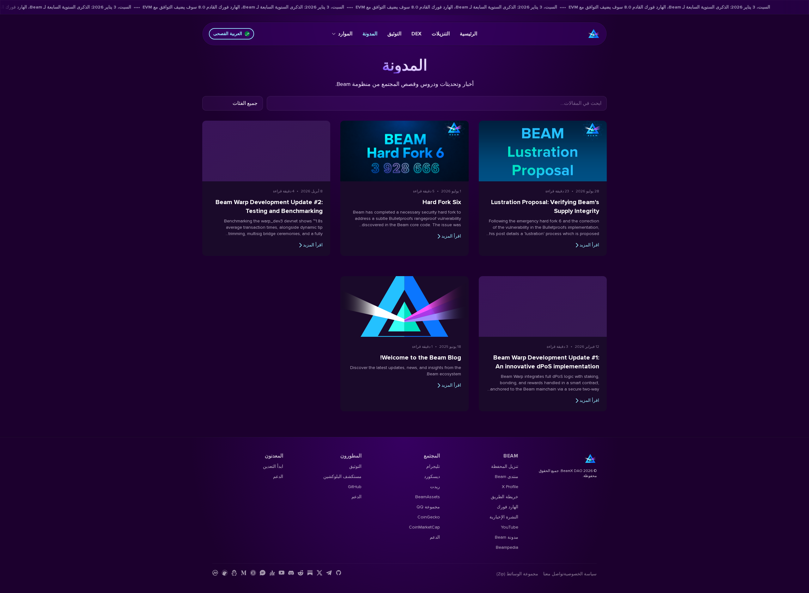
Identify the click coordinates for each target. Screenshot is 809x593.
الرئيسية (468, 34)
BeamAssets (427, 496)
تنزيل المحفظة (504, 466)
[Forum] (262, 573)
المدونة (369, 34)
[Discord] (291, 573)
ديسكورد (432, 476)
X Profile (510, 486)
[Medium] (243, 573)
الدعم (435, 537)
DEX (416, 34)
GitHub (355, 486)
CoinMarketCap (424, 527)
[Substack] (310, 573)
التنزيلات (441, 34)
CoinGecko (428, 517)
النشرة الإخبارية (504, 517)
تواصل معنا (553, 574)
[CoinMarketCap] (215, 573)
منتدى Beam (506, 476)
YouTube (509, 527)
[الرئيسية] (593, 33)
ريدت (435, 486)
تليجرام (433, 466)
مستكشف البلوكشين (342, 476)
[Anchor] (272, 573)
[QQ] (234, 573)
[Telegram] (329, 573)
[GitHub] (338, 573)
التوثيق (394, 34)
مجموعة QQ (428, 507)
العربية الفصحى (227, 33)
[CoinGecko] (225, 573)
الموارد (345, 34)
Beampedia (507, 547)
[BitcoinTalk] (253, 573)
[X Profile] (319, 573)
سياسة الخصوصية (580, 574)
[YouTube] (281, 573)
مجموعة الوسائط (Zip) (517, 574)
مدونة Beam (506, 537)
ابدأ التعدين (273, 466)
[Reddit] (300, 573)
